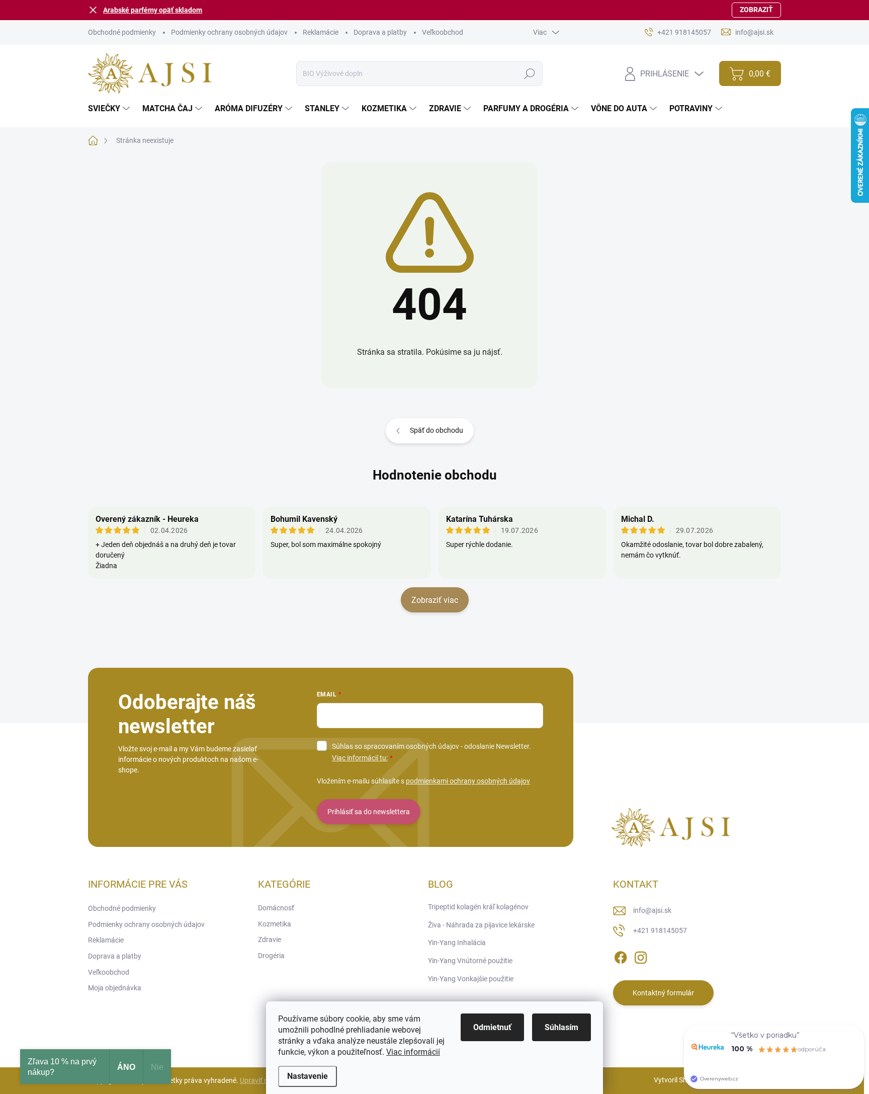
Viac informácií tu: (360, 758)
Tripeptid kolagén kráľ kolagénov (478, 907)
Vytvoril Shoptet (679, 1080)
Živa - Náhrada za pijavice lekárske (481, 925)
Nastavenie (307, 1076)
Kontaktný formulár (663, 993)
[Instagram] (640, 955)
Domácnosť (276, 908)
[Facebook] (620, 955)
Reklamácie (320, 32)
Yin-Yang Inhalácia (457, 943)
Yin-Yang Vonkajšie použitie (470, 979)
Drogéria (271, 956)
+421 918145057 (660, 930)
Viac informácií (413, 1052)
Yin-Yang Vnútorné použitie (470, 961)
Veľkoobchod (442, 32)
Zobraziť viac (434, 600)
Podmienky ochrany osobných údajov (229, 32)
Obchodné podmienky (122, 32)
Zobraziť (756, 10)
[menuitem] (110, 108)
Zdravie (269, 939)
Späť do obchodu (436, 430)
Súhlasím (561, 1027)
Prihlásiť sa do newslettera (368, 812)
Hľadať (529, 73)
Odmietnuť (492, 1027)
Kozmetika (274, 924)
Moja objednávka (114, 988)
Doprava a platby (380, 32)
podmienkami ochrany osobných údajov (468, 781)
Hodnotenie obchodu (435, 475)
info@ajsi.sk (652, 910)
